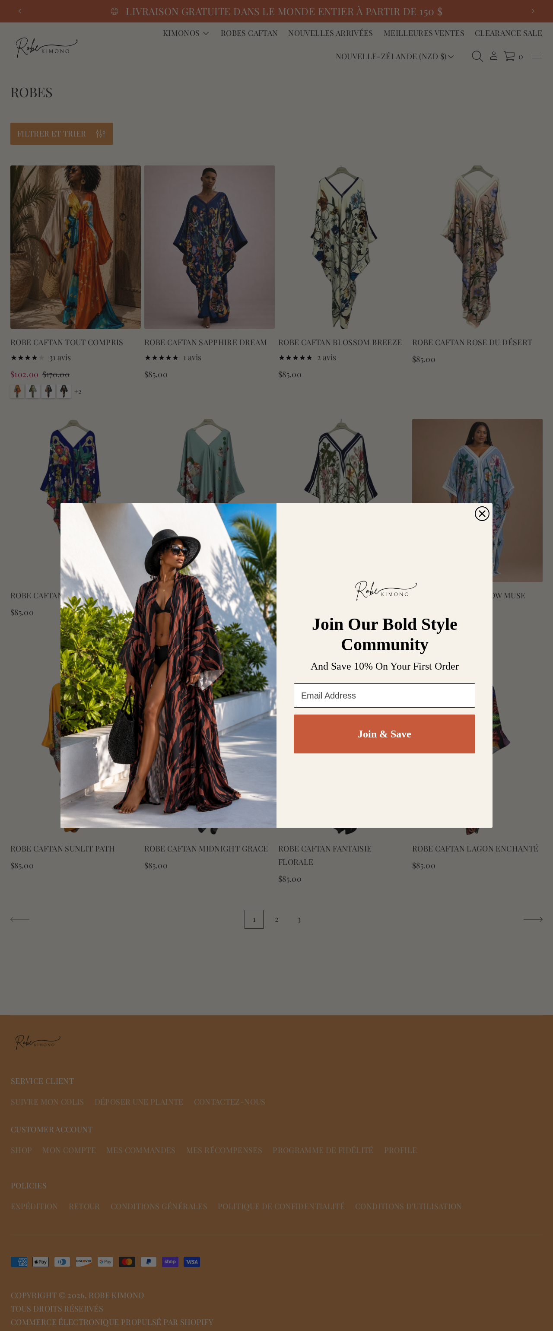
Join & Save (384, 734)
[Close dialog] (482, 514)
